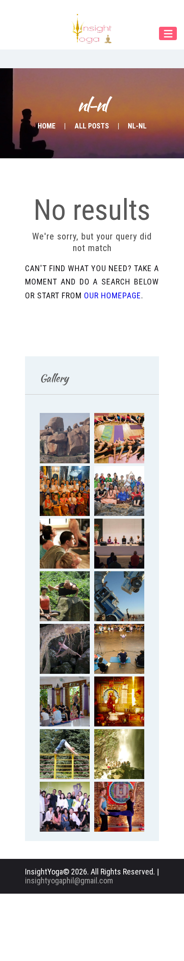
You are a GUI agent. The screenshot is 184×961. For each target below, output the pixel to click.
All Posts (92, 126)
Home (46, 126)
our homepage (112, 295)
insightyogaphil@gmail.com (69, 880)
